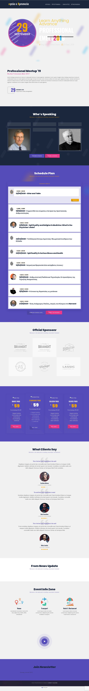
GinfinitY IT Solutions (52, 682)
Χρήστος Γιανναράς (69, 145)
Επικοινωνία (75, 4)
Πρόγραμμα (56, 4)
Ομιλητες (66, 4)
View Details (75, 200)
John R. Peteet (15, 145)
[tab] (44, 192)
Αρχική (47, 4)
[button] (44, 192)
